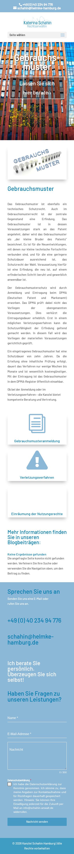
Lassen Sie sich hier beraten (37, 87)
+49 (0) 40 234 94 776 (34, 620)
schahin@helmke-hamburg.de (30, 639)
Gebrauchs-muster (37, 62)
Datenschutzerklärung (19, 780)
